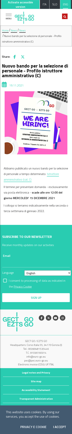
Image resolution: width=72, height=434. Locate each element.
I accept (59, 427)
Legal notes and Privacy (36, 372)
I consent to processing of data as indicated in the (37, 281)
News (14, 30)
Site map (36, 381)
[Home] (24, 17)
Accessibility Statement (36, 390)
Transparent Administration (36, 399)
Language (8, 272)
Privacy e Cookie (33, 427)
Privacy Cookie (23, 286)
